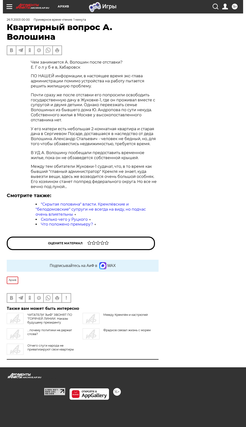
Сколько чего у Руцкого (64, 219)
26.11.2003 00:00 (18, 19)
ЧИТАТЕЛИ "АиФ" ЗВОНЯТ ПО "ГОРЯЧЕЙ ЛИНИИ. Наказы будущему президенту (49, 318)
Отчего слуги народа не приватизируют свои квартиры (50, 347)
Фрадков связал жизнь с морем (127, 330)
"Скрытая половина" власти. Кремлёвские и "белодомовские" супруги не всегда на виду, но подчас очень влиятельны (91, 209)
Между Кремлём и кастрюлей (125, 315)
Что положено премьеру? (67, 224)
